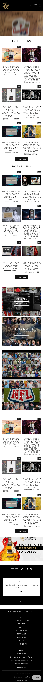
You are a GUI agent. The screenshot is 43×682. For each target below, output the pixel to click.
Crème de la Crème (21, 621)
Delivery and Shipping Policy (21, 657)
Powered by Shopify (21, 680)
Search (21, 650)
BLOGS (21, 641)
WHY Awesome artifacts (21, 611)
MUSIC (21, 627)
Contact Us (21, 667)
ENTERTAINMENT (21, 631)
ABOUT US (21, 637)
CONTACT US (21, 644)
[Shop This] (21, 301)
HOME (21, 617)
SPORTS (21, 624)
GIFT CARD (21, 634)
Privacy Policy (21, 654)
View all (21, 159)
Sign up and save (21, 673)
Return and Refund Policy (21, 660)
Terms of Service (21, 664)
